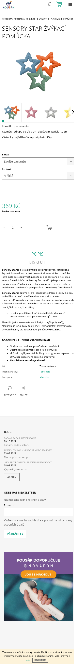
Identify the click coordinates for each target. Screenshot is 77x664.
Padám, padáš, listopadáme (20, 438)
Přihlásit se (15, 533)
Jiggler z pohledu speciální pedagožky (28, 462)
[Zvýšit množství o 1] (4, 227)
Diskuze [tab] (37, 262)
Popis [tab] (37, 253)
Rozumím (40, 660)
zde (28, 660)
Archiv (11, 477)
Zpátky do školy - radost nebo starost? (28, 450)
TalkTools (44, 371)
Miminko (44, 377)
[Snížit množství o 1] (21, 227)
